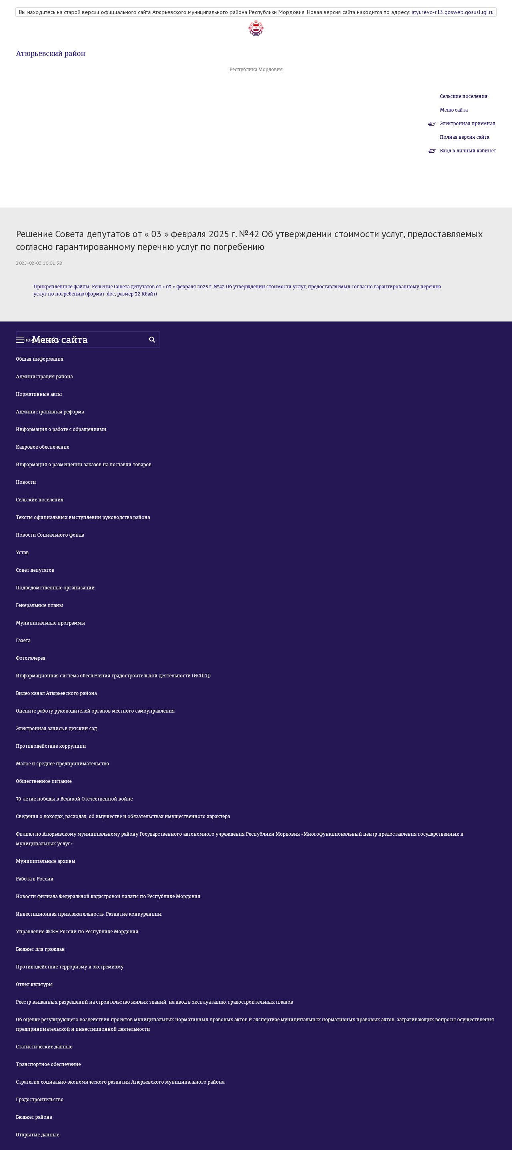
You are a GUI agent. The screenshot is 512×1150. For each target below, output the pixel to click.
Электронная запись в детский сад (56, 728)
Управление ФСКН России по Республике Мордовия (77, 931)
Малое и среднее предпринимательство (62, 764)
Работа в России (35, 879)
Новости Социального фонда (50, 535)
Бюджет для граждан (40, 949)
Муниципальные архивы (46, 861)
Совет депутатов (35, 570)
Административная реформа (50, 412)
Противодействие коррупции (51, 746)
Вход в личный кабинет (468, 151)
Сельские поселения (464, 96)
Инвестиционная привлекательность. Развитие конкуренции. (89, 914)
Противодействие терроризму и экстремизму (70, 967)
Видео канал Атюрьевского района (56, 693)
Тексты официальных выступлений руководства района (83, 517)
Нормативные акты (39, 394)
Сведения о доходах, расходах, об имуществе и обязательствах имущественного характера (123, 816)
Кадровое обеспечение (42, 447)
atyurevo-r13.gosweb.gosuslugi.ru (453, 12)
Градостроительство (40, 1099)
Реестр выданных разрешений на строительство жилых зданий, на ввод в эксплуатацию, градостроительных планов (154, 1002)
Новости (26, 482)
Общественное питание (44, 781)
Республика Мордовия (256, 69)
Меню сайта (454, 110)
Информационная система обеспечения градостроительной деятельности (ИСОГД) (113, 676)
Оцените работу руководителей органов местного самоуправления (95, 711)
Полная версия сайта (464, 137)
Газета (23, 640)
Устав (22, 552)
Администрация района (44, 376)
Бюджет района (34, 1117)
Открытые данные (37, 1135)
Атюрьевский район (50, 53)
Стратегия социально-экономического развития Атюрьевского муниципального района (120, 1082)
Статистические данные (44, 1047)
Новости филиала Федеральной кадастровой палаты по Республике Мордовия (108, 896)
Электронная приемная (467, 123)
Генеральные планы (39, 605)
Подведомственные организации (55, 588)
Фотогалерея (31, 658)
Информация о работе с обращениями (61, 429)
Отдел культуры (34, 984)
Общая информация (40, 359)
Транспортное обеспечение (48, 1064)
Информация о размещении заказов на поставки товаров (84, 464)
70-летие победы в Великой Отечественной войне (74, 799)
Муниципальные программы (50, 623)
